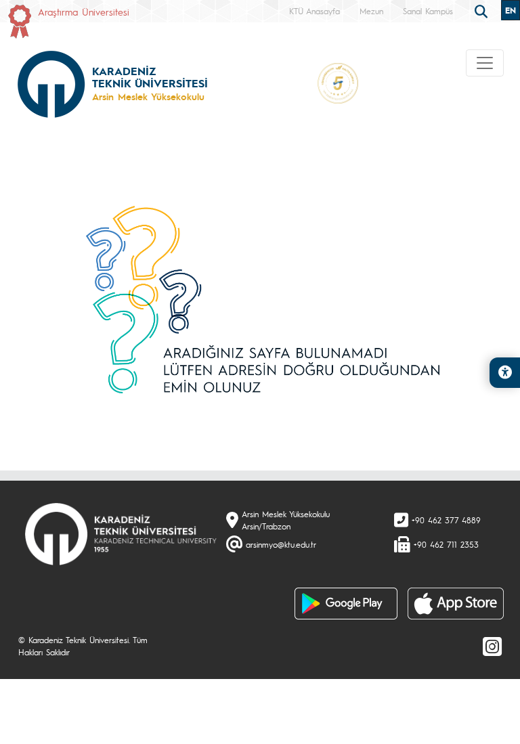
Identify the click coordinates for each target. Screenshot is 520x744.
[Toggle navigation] (485, 62)
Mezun (371, 10)
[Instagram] (492, 646)
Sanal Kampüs (428, 10)
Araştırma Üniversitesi (83, 11)
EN (510, 10)
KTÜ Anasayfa (314, 10)
